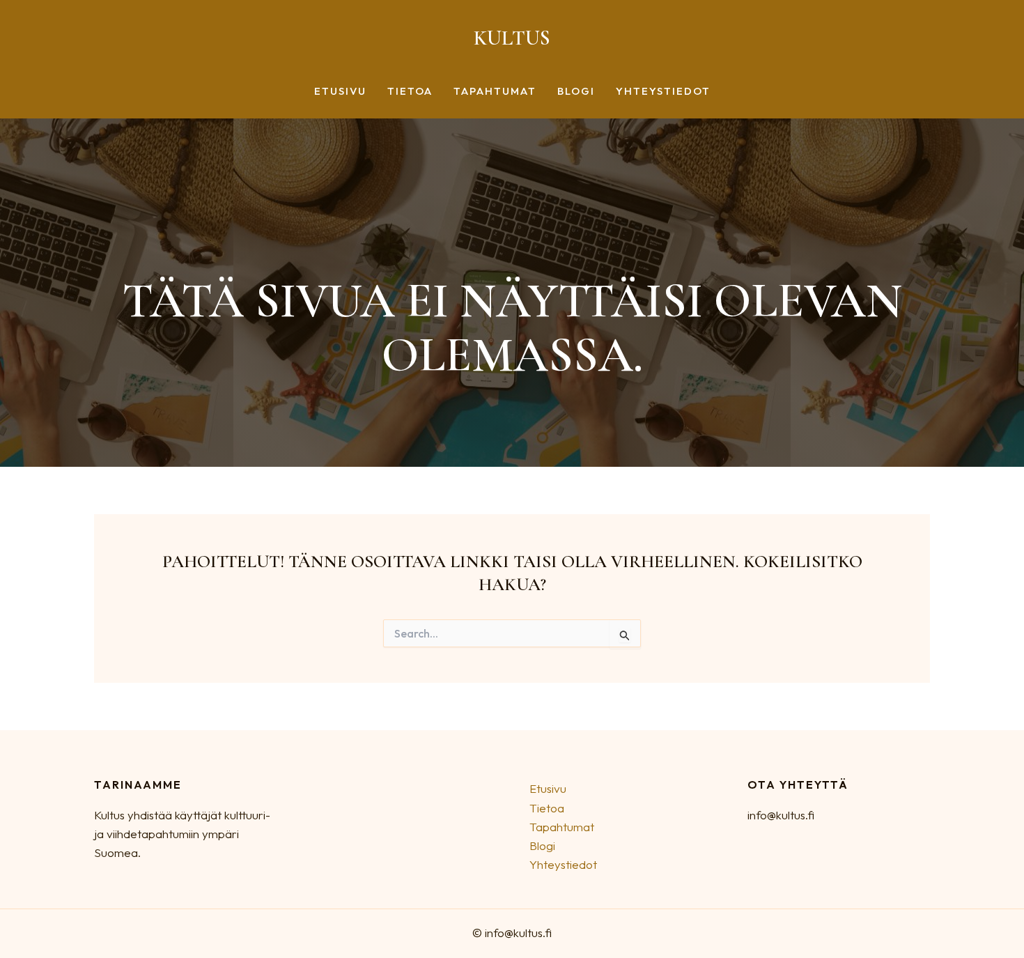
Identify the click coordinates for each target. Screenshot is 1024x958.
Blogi (576, 92)
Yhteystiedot (663, 92)
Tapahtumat (494, 92)
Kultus (512, 38)
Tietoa (410, 92)
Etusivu (340, 92)
